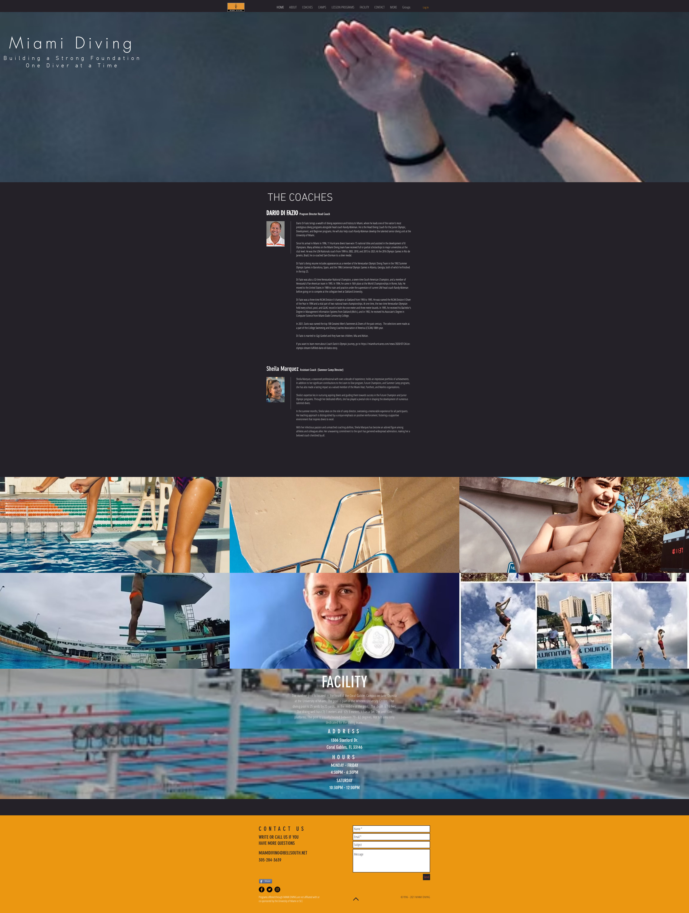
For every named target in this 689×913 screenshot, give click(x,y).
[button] (343, 7)
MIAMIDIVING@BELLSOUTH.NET (283, 853)
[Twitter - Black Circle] (269, 889)
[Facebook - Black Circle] (261, 889)
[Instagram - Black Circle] (277, 889)
